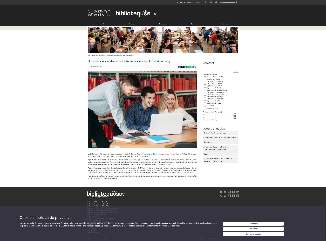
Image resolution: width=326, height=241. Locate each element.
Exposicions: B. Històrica (214, 88)
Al (203, 118)
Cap (217, 108)
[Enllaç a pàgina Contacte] (211, 2)
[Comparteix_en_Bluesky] (194, 68)
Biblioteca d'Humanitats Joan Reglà (99, 204)
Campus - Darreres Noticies (215, 77)
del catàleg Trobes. (164, 164)
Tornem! (206, 154)
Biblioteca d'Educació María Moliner (99, 202)
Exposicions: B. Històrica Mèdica (217, 90)
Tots (214, 108)
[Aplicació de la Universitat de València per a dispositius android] (237, 196)
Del (204, 115)
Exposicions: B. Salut (213, 101)
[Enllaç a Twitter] (225, 192)
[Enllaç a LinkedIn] (237, 192)
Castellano (181, 2)
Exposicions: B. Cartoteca (215, 81)
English (189, 2)
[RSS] (229, 196)
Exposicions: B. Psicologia (215, 98)
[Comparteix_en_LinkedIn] (185, 68)
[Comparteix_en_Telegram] (191, 68)
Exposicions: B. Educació (214, 85)
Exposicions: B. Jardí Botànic (216, 94)
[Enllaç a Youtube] (229, 192)
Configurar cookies (253, 234)
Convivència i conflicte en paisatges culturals (220, 137)
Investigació (163, 24)
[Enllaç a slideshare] (225, 196)
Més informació (174, 226)
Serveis (102, 24)
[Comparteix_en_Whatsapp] (188, 68)
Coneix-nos (224, 24)
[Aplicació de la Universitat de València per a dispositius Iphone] (233, 196)
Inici (89, 55)
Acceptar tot (253, 224)
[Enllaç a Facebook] (221, 192)
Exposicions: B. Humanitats (215, 92)
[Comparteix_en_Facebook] (179, 68)
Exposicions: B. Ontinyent (215, 96)
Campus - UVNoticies (213, 79)
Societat (193, 24)
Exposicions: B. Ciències (214, 83)
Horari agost (207, 142)
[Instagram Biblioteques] (233, 192)
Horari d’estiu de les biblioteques (215, 133)
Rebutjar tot (253, 229)
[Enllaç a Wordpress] (221, 196)
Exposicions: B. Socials (214, 103)
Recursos (132, 24)
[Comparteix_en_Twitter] (182, 68)
